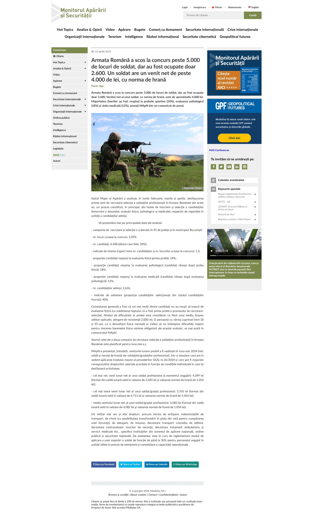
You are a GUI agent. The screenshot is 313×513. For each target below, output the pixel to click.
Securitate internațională (205, 30)
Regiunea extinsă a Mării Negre (234, 219)
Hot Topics (65, 30)
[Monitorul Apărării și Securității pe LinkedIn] (236, 166)
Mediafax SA (157, 491)
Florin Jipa (97, 86)
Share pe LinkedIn (157, 464)
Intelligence (134, 37)
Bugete (139, 30)
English (255, 7)
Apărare (124, 30)
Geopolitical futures (235, 37)
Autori (56, 161)
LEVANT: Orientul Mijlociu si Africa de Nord (232, 208)
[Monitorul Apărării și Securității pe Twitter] (221, 166)
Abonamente (234, 7)
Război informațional (163, 37)
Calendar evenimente (231, 180)
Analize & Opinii (89, 30)
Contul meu (59, 50)
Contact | (153, 495)
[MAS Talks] (69, 155)
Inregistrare (200, 7)
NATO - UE (224, 202)
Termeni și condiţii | (119, 495)
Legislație (58, 148)
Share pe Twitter (131, 464)
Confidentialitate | (169, 495)
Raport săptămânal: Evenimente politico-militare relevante (234, 195)
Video (110, 30)
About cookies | (139, 495)
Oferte (218, 7)
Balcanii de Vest (226, 214)
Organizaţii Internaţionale (85, 37)
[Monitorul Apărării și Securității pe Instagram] (244, 166)
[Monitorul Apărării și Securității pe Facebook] (213, 166)
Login (185, 7)
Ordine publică (61, 118)
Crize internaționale (243, 30)
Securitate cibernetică (199, 37)
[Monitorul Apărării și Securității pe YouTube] (229, 166)
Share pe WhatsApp (186, 464)
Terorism (114, 37)
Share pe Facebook (104, 464)
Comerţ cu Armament (165, 30)
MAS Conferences (219, 150)
